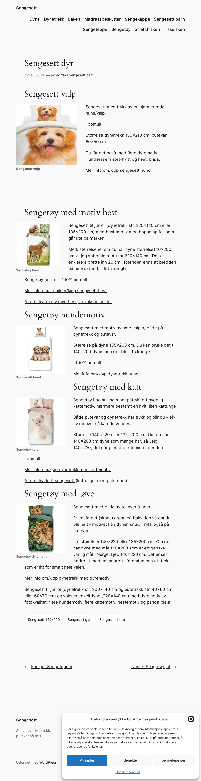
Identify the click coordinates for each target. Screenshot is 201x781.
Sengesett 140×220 (44, 619)
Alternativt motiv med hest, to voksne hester (68, 301)
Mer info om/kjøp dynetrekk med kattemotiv (68, 469)
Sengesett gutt (80, 619)
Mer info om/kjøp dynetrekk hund (105, 373)
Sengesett (26, 7)
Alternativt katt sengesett (50, 480)
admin (61, 75)
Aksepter (87, 760)
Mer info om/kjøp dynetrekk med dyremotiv (67, 578)
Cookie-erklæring (128, 772)
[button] (191, 719)
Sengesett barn (81, 75)
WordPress (48, 762)
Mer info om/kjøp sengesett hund (118, 170)
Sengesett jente (112, 619)
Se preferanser (173, 760)
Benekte (130, 760)
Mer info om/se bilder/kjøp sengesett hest (66, 290)
